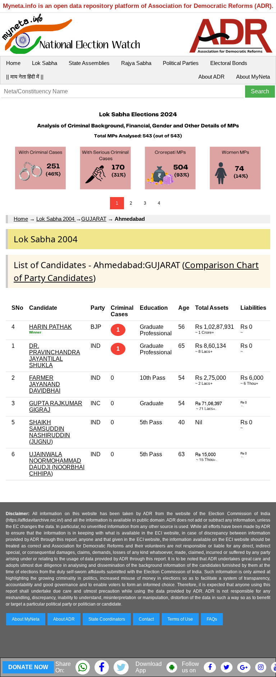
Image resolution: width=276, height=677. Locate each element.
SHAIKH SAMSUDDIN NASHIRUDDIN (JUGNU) (49, 432)
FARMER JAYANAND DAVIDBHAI (44, 384)
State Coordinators (106, 619)
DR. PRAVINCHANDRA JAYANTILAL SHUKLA (54, 355)
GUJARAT (93, 219)
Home (13, 63)
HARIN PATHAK (50, 327)
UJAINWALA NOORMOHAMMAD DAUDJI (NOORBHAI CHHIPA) (56, 464)
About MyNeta (253, 77)
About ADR (211, 77)
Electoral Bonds (228, 63)
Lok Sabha (44, 63)
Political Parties (181, 63)
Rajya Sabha (136, 63)
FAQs (212, 619)
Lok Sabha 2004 (56, 219)
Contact (146, 619)
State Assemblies (89, 63)
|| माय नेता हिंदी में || (24, 77)
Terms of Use (180, 619)
